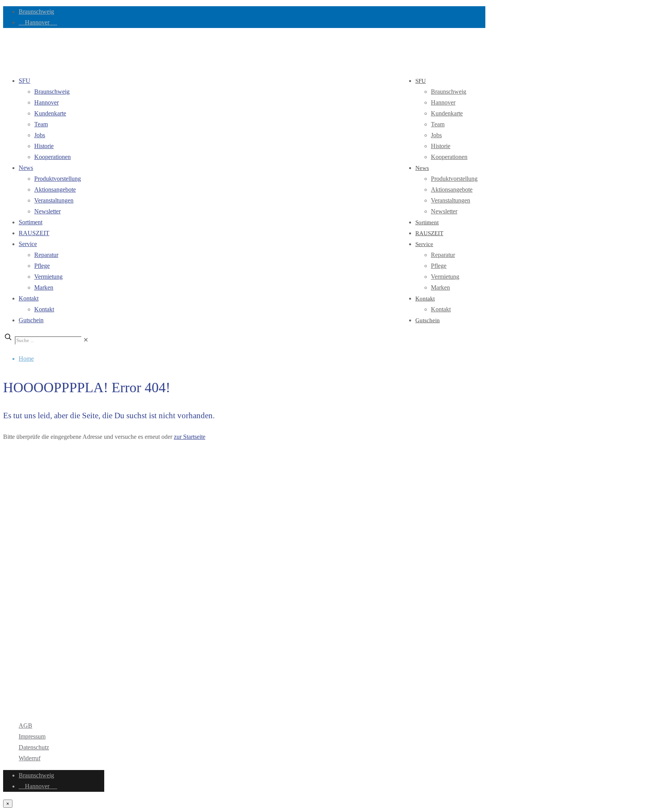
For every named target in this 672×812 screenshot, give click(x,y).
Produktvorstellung (57, 178)
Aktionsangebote (55, 189)
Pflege (42, 265)
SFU (24, 80)
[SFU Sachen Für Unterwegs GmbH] (3, 51)
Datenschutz (34, 747)
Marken (43, 287)
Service (28, 244)
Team (41, 124)
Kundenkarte (50, 113)
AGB (25, 725)
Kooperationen (52, 157)
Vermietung (48, 276)
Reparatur (46, 254)
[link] (85, 340)
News (26, 167)
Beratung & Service (43, 669)
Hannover (38, 22)
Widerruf (29, 758)
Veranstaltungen (54, 200)
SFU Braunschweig (47, 483)
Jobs (39, 135)
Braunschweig (36, 11)
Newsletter (47, 211)
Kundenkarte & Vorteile (48, 680)
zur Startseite (189, 436)
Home (26, 358)
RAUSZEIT (34, 233)
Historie (44, 146)
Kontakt (28, 298)
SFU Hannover (37, 499)
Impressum (32, 736)
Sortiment (30, 222)
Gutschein (31, 320)
